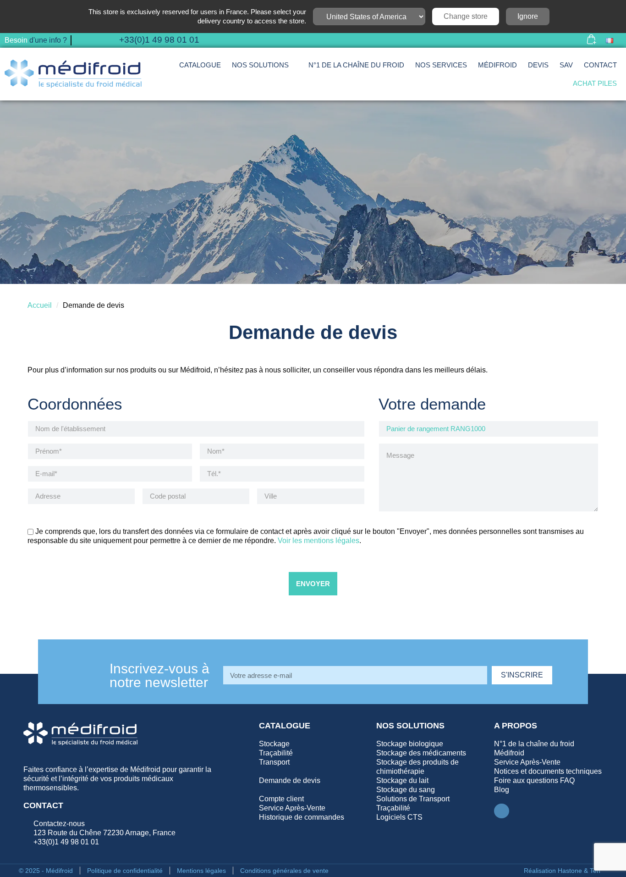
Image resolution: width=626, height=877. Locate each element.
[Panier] (591, 40)
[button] (566, 40)
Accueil (39, 305)
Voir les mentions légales (318, 540)
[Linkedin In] (501, 811)
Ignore (527, 16)
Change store (466, 16)
